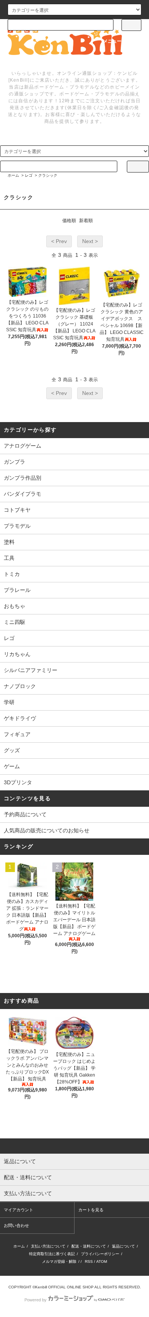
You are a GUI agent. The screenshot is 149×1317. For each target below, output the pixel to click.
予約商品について (25, 814)
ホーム (13, 175)
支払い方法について (48, 1246)
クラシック (47, 175)
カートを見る (91, 1209)
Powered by (35, 1300)
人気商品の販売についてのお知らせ (46, 830)
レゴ (28, 175)
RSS (89, 1261)
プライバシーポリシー (100, 1254)
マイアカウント (18, 1209)
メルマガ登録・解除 (59, 1261)
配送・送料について (88, 1246)
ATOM (101, 1261)
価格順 (69, 220)
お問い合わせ (16, 1225)
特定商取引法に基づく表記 (52, 1254)
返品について (123, 1246)
